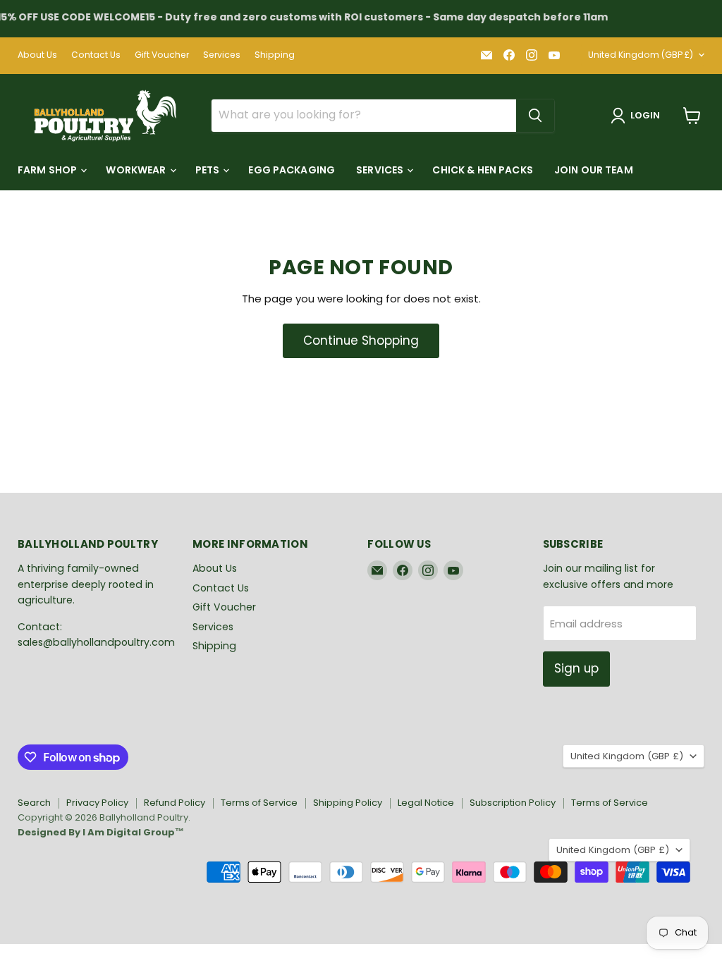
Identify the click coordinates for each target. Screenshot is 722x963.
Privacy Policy (97, 802)
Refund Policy (174, 802)
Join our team (593, 170)
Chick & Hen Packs (482, 170)
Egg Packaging (291, 170)
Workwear (137, 170)
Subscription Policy (513, 802)
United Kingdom (640, 55)
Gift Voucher (162, 55)
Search (34, 802)
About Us (37, 55)
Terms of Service (259, 802)
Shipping (275, 55)
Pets (208, 170)
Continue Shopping (361, 340)
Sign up (576, 668)
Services (221, 55)
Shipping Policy (347, 802)
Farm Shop (48, 170)
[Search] (535, 115)
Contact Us (96, 55)
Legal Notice (426, 802)
